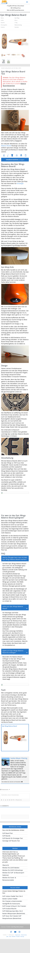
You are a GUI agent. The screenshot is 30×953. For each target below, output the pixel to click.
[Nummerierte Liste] (9, 800)
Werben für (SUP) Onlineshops (12, 870)
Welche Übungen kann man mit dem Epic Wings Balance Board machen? (14, 558)
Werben (14, 936)
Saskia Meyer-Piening (18, 758)
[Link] (17, 800)
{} (18, 799)
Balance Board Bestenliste (14, 85)
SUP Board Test (7, 833)
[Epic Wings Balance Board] (15, 737)
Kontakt (18, 936)
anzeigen (21, 160)
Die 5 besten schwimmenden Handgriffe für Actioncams (12, 902)
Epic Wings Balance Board (9, 726)
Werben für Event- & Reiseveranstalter (9, 879)
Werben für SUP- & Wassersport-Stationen (13, 874)
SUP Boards (6, 836)
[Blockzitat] (13, 800)
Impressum (17, 935)
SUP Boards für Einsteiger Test (12, 838)
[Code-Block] (15, 800)
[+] (21, 799)
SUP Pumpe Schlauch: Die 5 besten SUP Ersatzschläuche (14, 907)
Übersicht (5, 865)
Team (10, 936)
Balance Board (6, 146)
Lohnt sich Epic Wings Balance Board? (12, 607)
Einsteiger (20, 183)
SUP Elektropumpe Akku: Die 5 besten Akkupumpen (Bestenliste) (13, 912)
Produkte (8, 926)
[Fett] (1, 800)
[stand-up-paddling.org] (3, 2)
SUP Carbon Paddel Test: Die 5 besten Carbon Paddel (12, 897)
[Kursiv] (3, 800)
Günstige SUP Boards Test (11, 841)
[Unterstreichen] (5, 800)
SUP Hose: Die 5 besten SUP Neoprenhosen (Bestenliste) (11, 917)
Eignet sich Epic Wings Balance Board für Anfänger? (12, 652)
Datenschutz (24, 935)
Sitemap (22, 936)
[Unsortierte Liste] (11, 800)
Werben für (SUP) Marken (10, 868)
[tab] (15, 558)
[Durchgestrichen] (7, 800)
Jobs (7, 936)
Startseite (3, 926)
